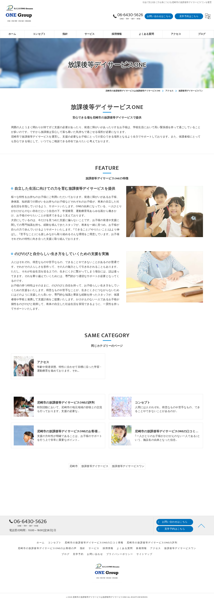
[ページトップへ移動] (201, 525)
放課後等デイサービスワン (128, 466)
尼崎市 (74, 466)
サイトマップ (144, 554)
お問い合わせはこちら (159, 16)
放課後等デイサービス (94, 466)
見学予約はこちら (188, 16)
